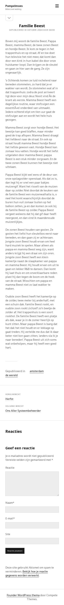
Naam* (9, 502)
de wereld (11, 375)
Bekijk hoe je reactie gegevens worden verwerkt (26, 573)
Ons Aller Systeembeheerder (23, 410)
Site (7, 534)
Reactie (9, 467)
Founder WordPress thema (23, 595)
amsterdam (37, 371)
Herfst (9, 399)
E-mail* (10, 518)
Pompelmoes (14, 6)
